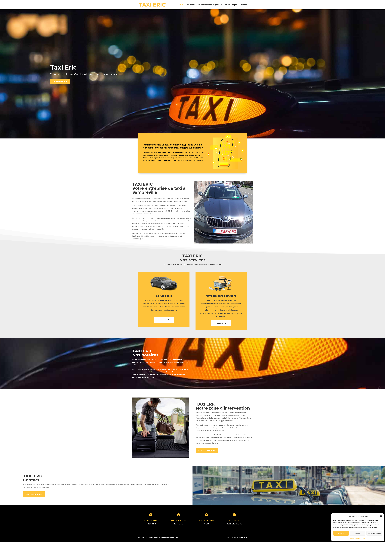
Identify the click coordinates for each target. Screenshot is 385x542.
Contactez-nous (206, 450)
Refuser (357, 533)
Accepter (341, 533)
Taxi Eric (63, 67)
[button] (381, 516)
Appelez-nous (60, 81)
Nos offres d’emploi (229, 5)
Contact (243, 5)
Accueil (180, 5)
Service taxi (190, 5)
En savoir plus (164, 320)
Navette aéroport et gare (208, 5)
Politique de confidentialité (357, 538)
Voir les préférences (374, 533)
